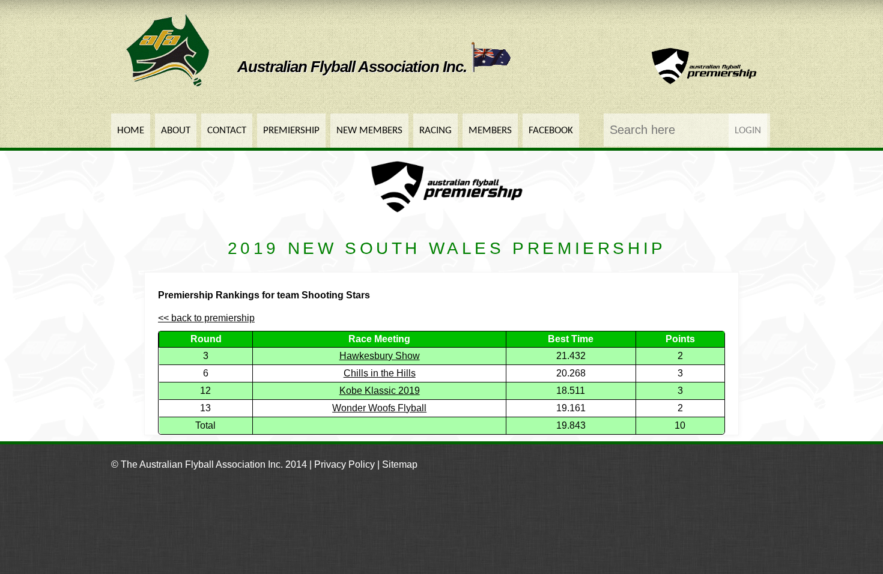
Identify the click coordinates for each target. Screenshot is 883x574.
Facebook (551, 130)
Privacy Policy (344, 464)
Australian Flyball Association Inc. (353, 67)
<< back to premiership (206, 318)
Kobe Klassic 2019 (379, 390)
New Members (369, 130)
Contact (226, 130)
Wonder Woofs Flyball (379, 408)
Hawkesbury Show (379, 356)
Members (490, 130)
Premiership (291, 130)
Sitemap (399, 464)
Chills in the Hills (380, 373)
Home (130, 130)
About (175, 130)
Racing (435, 130)
